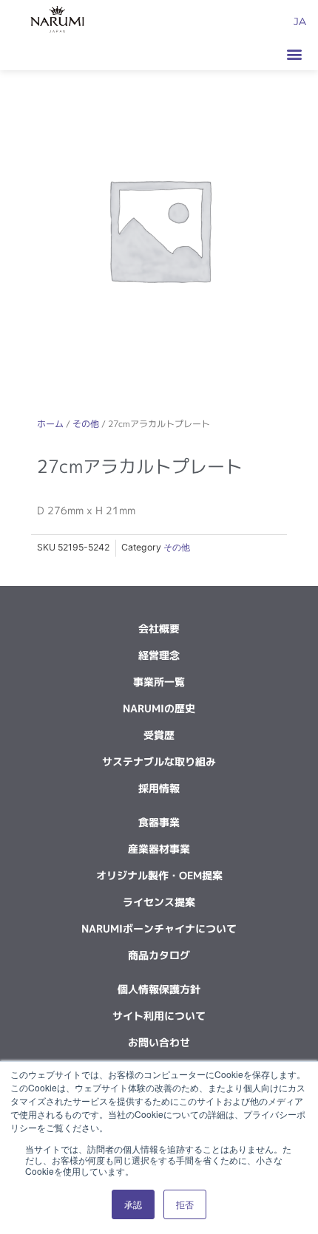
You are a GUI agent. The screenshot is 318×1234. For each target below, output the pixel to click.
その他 (85, 423)
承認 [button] (133, 1204)
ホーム (50, 423)
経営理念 (159, 655)
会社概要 (159, 628)
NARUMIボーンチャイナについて (159, 928)
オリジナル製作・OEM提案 (159, 875)
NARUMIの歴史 (159, 708)
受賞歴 (159, 735)
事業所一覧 (159, 682)
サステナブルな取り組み (159, 761)
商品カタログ (159, 955)
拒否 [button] (185, 1204)
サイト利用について (159, 1016)
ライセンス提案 (159, 902)
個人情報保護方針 (159, 989)
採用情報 (159, 788)
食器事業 (159, 822)
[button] (294, 53)
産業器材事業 (159, 849)
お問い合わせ (159, 1042)
